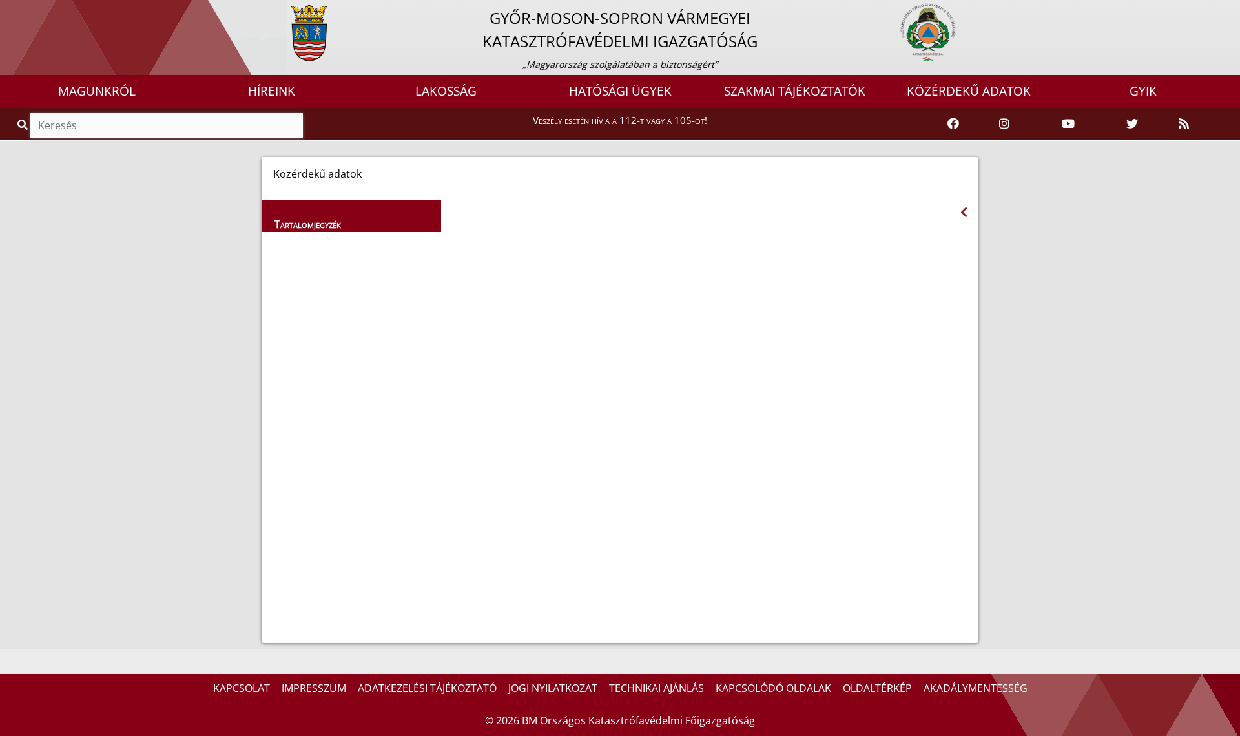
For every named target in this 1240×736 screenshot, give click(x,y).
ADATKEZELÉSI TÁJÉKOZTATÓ (427, 688)
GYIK (1143, 91)
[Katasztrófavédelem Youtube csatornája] (1068, 124)
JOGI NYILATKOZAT (552, 688)
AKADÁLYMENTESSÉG (976, 688)
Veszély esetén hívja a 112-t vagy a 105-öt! (620, 120)
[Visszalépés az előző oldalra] (964, 212)
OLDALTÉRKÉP (877, 688)
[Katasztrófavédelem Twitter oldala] (1132, 124)
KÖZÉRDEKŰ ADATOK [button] (969, 91)
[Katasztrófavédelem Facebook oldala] (953, 124)
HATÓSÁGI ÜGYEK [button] (620, 91)
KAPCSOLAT (241, 688)
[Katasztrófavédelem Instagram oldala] (1004, 124)
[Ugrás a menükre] (9, 11)
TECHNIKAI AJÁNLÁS (656, 688)
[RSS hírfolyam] (1183, 124)
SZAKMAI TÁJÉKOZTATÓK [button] (794, 91)
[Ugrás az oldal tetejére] (456, 218)
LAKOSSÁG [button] (446, 91)
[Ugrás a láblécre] (38, 11)
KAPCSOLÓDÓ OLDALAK (773, 688)
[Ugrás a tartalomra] (24, 11)
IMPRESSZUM (314, 688)
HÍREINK (271, 91)
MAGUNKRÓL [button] (97, 91)
